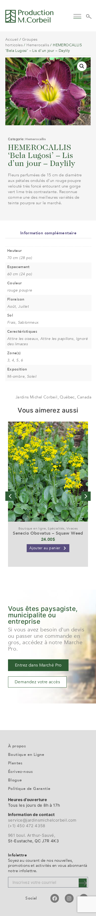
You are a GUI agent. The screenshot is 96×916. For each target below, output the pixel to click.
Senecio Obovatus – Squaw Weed (48, 533)
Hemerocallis (37, 45)
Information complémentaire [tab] (48, 233)
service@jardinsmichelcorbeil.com (42, 820)
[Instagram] (69, 898)
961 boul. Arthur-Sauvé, (31, 835)
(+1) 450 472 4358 (26, 825)
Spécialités (56, 528)
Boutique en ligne (32, 528)
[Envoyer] (83, 882)
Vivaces (72, 528)
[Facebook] (54, 898)
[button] (77, 16)
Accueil (11, 39)
